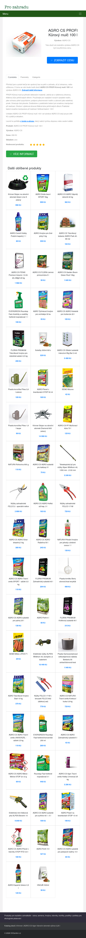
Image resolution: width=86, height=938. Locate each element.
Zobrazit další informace (32, 90)
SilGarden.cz (16, 933)
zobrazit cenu (64, 60)
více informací (23, 154)
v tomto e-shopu (27, 121)
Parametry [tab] (24, 77)
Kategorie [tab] (36, 77)
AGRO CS (66, 40)
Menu (5, 13)
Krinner (19, 925)
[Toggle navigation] (80, 14)
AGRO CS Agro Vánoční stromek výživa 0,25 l (42, 925)
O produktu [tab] (12, 77)
